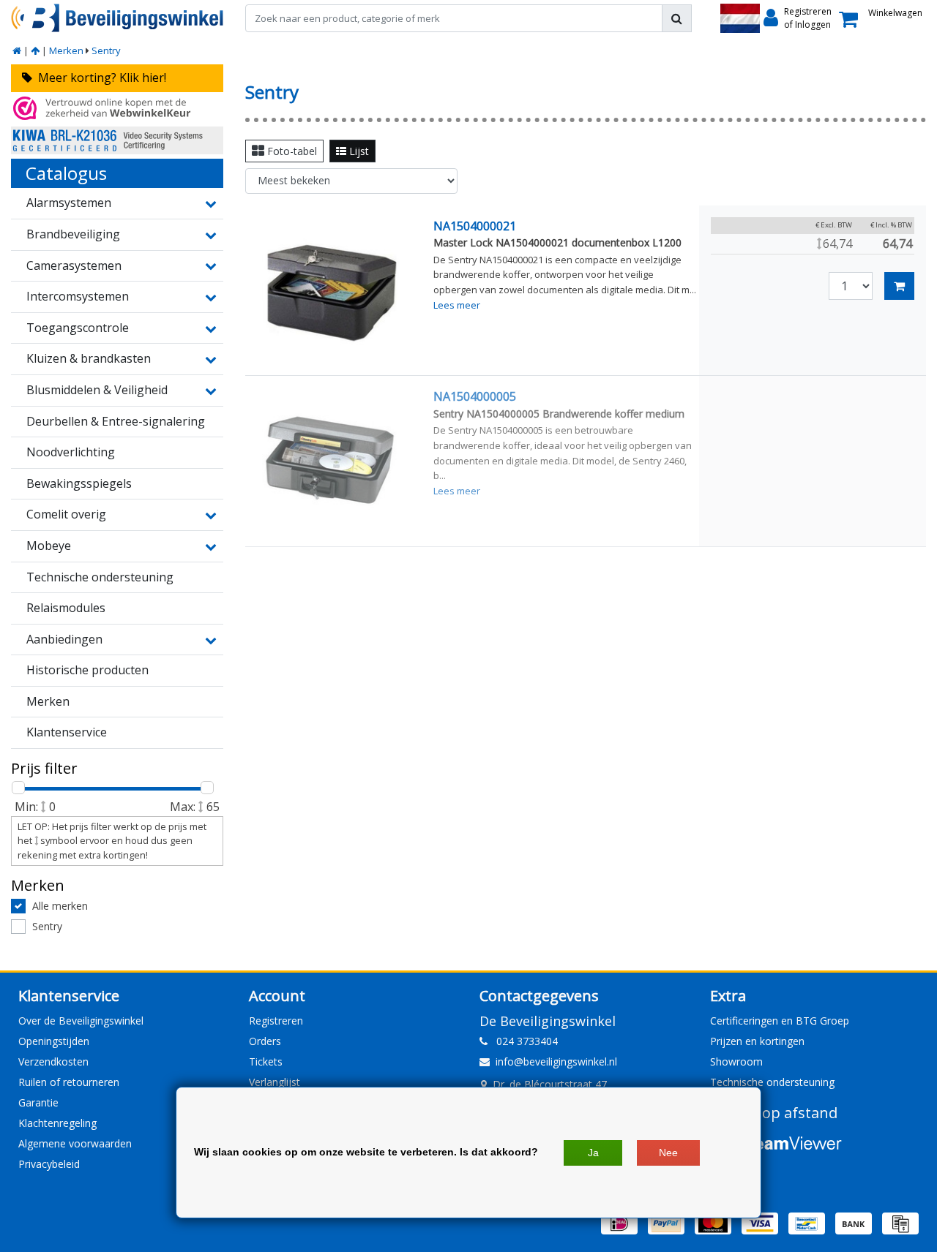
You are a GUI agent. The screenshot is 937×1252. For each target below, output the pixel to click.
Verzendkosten (53, 1061)
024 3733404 (523, 1041)
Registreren (276, 1020)
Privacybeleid (49, 1164)
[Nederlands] (740, 18)
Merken (66, 50)
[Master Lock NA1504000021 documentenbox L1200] (330, 290)
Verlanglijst (274, 1082)
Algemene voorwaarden (75, 1143)
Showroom (736, 1061)
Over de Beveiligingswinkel (80, 1020)
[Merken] (35, 50)
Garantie (38, 1102)
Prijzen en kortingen (757, 1041)
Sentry (106, 50)
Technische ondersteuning (772, 1082)
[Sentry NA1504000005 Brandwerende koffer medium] (330, 461)
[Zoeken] (676, 18)
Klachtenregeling (57, 1123)
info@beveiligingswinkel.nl (556, 1061)
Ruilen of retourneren (68, 1082)
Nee (668, 1152)
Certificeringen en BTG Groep (779, 1020)
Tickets (266, 1061)
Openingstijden (53, 1041)
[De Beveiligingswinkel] (117, 18)
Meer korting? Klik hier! (99, 77)
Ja (593, 1152)
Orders (265, 1041)
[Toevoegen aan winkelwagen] (899, 286)
